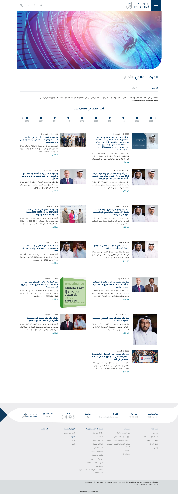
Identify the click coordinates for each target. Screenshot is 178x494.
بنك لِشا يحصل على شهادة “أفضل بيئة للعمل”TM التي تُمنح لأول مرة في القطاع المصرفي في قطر (110, 356)
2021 (109, 121)
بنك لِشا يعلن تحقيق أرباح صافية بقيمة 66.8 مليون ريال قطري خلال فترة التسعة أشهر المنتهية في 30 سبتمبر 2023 (110, 176)
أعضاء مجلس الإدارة (151, 437)
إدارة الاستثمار (125, 450)
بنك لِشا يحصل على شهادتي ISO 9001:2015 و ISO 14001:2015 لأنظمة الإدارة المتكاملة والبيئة (42, 212)
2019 (82, 121)
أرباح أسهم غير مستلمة (95, 463)
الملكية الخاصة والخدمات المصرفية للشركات (118, 446)
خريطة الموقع (93, 491)
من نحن (155, 433)
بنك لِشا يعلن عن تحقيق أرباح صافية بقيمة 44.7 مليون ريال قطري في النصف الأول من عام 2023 (111, 212)
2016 (41, 121)
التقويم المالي (98, 448)
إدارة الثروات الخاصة (123, 433)
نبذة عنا (154, 429)
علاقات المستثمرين (94, 429)
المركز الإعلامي (69, 429)
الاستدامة (99, 466)
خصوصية (83, 491)
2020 (96, 121)
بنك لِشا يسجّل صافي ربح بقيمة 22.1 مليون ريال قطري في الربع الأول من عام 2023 (40, 248)
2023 (137, 121)
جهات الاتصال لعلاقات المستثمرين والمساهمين (91, 471)
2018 (68, 121)
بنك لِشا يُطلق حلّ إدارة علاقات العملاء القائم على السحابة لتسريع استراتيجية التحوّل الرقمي (111, 284)
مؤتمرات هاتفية (97, 455)
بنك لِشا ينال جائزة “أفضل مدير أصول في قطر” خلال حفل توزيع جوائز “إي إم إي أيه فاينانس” (39, 284)
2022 (123, 121)
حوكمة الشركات (97, 441)
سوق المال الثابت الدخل (122, 437)
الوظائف (44, 429)
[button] (22, 118)
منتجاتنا (127, 429)
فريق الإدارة (154, 444)
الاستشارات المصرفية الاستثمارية (118, 441)
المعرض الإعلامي (69, 433)
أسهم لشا (99, 437)
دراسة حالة (126, 454)
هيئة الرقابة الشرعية (151, 441)
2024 (151, 121)
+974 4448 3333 (133, 417)
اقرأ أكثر (126, 162)
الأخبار (155, 88)
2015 (27, 121)
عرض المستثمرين (97, 459)
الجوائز (134, 88)
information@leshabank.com (108, 417)
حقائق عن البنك (97, 433)
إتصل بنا (155, 448)
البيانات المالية (98, 444)
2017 (54, 121)
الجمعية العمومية (97, 451)
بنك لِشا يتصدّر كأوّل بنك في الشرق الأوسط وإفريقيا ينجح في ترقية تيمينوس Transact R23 (39, 140)
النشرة (73, 444)
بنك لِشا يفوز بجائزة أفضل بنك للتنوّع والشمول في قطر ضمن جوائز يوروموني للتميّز (40, 176)
